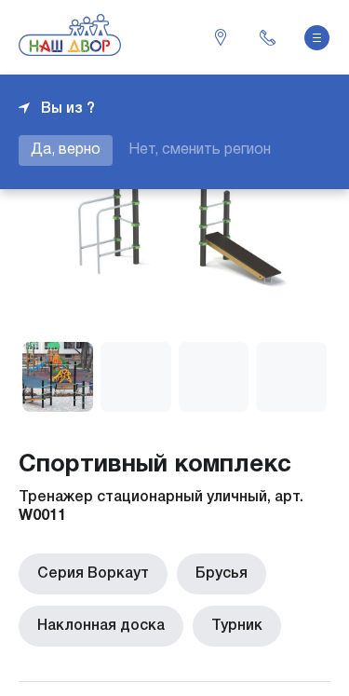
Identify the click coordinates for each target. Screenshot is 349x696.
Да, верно (66, 150)
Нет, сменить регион (199, 150)
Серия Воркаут (93, 573)
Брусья (221, 573)
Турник (236, 626)
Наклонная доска (101, 626)
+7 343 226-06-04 (267, 37)
